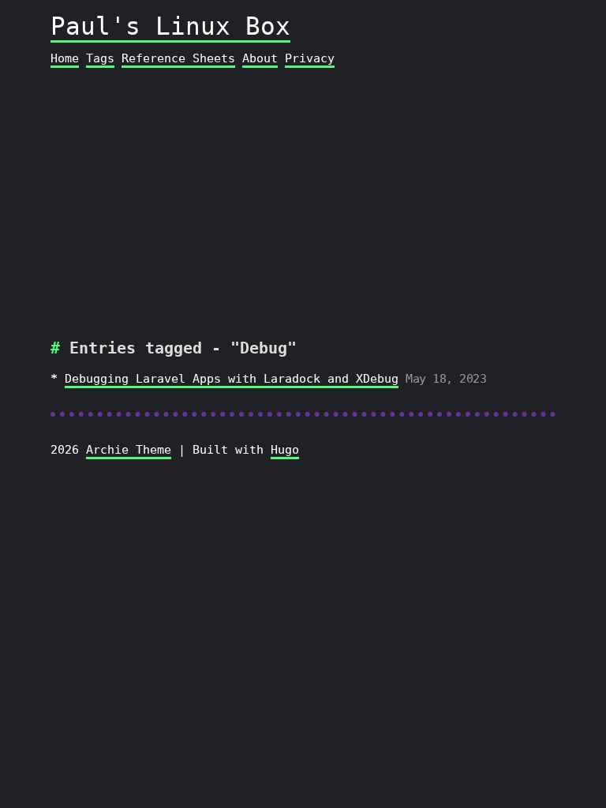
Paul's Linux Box (170, 26)
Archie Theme (128, 450)
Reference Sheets (178, 58)
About (260, 58)
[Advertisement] (303, 195)
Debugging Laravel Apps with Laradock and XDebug (231, 379)
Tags (100, 58)
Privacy (310, 58)
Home (64, 58)
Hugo (285, 450)
